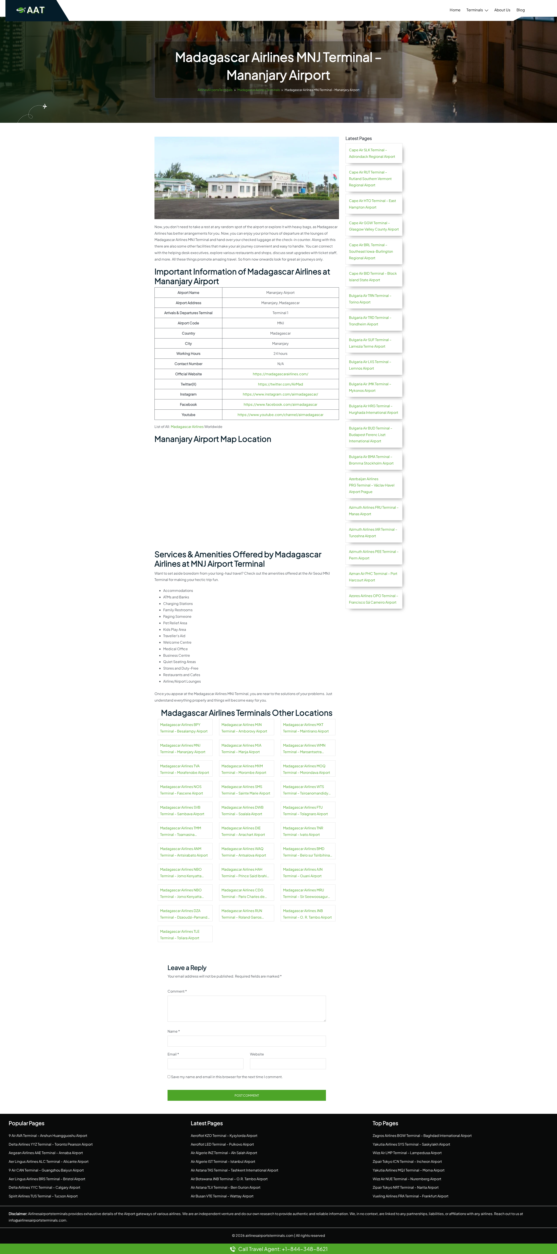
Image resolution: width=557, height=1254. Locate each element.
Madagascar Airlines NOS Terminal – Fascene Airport (181, 789)
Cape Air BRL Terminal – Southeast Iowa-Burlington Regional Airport (371, 251)
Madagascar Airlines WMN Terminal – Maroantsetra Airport (304, 749)
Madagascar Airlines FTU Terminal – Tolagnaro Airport (305, 810)
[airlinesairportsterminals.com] (31, 10)
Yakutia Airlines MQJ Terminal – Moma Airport (409, 1170)
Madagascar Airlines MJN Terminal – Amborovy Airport (244, 727)
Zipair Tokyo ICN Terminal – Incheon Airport (407, 1161)
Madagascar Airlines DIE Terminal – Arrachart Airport (243, 831)
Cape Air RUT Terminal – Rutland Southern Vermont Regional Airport (370, 178)
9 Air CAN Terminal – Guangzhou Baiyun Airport (46, 1170)
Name (174, 1031)
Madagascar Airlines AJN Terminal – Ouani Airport (303, 872)
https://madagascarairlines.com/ (280, 374)
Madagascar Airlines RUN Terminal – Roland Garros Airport (241, 914)
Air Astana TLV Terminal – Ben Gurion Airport (225, 1187)
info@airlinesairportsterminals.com (37, 1220)
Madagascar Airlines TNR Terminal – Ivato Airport (303, 831)
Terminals (474, 10)
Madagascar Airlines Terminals (258, 90)
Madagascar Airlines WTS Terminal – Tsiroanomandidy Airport (305, 790)
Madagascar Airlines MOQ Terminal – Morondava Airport (306, 769)
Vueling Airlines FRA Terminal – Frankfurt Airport (410, 1196)
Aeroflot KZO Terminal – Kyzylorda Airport (224, 1135)
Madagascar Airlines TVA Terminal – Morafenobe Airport (184, 769)
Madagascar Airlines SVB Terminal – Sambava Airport (182, 810)
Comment (177, 991)
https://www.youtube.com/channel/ (268, 414)
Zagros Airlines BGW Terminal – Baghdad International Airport (422, 1135)
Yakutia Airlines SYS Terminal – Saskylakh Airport (411, 1144)
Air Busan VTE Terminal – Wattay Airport (222, 1196)
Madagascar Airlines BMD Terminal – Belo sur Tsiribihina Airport (306, 852)
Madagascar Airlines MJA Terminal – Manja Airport (241, 748)
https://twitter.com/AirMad (280, 384)
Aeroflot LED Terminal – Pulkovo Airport (222, 1144)
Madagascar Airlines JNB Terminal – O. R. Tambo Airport (307, 913)
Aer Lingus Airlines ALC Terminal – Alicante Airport (49, 1161)
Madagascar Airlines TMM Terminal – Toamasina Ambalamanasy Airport (180, 832)
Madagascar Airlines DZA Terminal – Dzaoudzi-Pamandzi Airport (185, 914)
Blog (521, 10)
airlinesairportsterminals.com (269, 1235)
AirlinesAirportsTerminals (215, 90)
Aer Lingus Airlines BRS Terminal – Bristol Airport (47, 1179)
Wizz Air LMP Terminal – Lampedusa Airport (407, 1152)
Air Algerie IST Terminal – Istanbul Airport (223, 1161)
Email (173, 1054)
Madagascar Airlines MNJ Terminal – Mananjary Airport (182, 748)
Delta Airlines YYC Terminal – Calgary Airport (44, 1187)
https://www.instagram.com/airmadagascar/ (280, 394)
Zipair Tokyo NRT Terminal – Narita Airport (406, 1187)
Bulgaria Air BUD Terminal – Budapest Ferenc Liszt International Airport (370, 434)
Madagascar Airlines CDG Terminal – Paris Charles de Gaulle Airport (243, 894)
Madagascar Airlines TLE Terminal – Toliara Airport (180, 934)
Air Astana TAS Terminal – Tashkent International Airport (234, 1170)
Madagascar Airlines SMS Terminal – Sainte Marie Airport (245, 789)
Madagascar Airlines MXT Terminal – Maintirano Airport (306, 727)
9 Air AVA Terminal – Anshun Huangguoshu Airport (48, 1135)
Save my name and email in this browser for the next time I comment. (227, 1076)
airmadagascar (311, 414)
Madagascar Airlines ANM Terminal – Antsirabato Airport (184, 851)
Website (257, 1054)
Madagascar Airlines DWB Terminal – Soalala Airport (242, 810)
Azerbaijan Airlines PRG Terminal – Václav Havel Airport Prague (371, 485)
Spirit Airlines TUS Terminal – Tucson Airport (43, 1196)
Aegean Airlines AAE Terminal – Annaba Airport (46, 1152)
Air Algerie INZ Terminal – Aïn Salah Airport (224, 1152)
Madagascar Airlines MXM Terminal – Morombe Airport (243, 769)
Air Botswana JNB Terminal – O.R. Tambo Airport (229, 1179)
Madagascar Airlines (187, 426)
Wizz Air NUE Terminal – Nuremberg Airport (407, 1179)
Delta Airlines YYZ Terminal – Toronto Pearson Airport (51, 1144)
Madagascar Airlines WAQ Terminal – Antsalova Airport (243, 851)
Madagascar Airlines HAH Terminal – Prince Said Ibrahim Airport (245, 873)
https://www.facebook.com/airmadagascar (280, 404)
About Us (502, 10)
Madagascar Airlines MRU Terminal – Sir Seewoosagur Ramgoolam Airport (305, 894)
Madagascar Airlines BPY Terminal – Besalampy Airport (184, 727)
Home (455, 10)
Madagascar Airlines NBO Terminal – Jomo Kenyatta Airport (181, 873)
